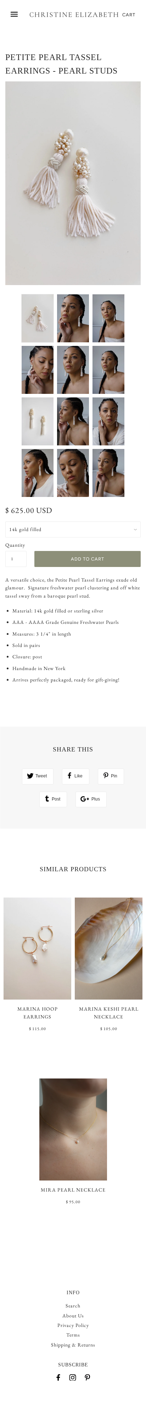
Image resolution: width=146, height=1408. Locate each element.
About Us (73, 1315)
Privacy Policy (73, 1325)
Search (73, 1305)
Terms (73, 1335)
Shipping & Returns (73, 1345)
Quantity (15, 545)
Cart (128, 14)
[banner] (74, 15)
